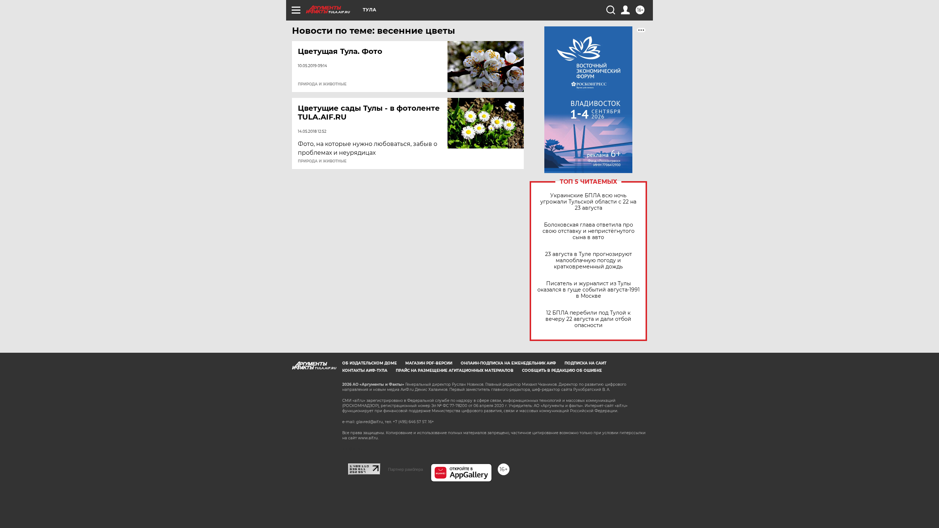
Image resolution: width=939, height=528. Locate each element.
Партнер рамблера (405, 469)
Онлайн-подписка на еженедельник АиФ (508, 363)
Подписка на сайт (585, 363)
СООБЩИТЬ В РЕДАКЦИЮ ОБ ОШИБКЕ (562, 370)
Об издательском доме (369, 363)
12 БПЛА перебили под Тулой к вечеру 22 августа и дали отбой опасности (588, 319)
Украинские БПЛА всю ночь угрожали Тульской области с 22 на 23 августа (588, 201)
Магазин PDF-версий (428, 363)
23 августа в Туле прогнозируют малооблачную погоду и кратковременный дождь (588, 260)
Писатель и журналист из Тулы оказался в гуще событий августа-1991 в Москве (588, 289)
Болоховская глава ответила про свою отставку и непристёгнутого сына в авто (588, 231)
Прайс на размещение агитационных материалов (455, 370)
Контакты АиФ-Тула (364, 370)
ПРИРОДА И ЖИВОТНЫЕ (322, 84)
